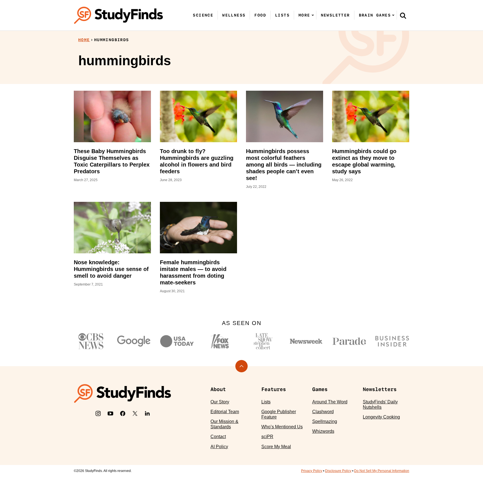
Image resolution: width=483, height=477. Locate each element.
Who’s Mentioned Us (282, 426)
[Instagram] (98, 413)
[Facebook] (123, 413)
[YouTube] (110, 413)
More (304, 15)
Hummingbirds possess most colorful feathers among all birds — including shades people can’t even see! (283, 164)
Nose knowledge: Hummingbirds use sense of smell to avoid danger (111, 269)
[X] (135, 413)
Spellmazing (324, 421)
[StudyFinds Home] (118, 15)
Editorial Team (224, 411)
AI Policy (219, 446)
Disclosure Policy (338, 471)
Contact (218, 436)
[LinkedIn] (147, 413)
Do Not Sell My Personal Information (381, 471)
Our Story (219, 401)
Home (84, 40)
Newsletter (335, 15)
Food (260, 15)
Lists (282, 15)
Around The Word (329, 401)
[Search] (403, 15)
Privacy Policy (311, 471)
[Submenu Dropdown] (312, 15)
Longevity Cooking (381, 417)
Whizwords (323, 431)
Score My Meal (276, 446)
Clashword (323, 411)
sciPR (267, 436)
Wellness (233, 15)
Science (203, 15)
